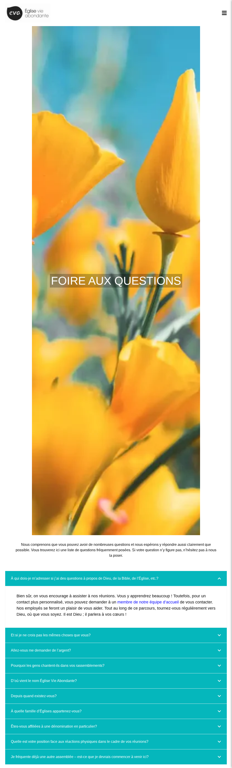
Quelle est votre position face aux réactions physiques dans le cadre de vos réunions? (79, 741)
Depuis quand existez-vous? (34, 696)
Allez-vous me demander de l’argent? (41, 650)
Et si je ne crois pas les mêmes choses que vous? (51, 635)
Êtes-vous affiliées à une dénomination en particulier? (54, 726)
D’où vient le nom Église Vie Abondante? (44, 681)
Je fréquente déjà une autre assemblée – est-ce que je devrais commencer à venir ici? (80, 757)
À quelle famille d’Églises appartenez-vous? (46, 711)
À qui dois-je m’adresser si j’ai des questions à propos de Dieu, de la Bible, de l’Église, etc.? (84, 578)
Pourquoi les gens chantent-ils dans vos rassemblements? (57, 665)
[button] (116, 578)
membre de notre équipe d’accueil (148, 602)
